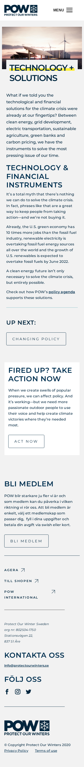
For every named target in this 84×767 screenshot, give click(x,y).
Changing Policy (36, 339)
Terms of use (46, 750)
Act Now (26, 441)
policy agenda (62, 292)
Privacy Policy (16, 750)
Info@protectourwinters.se (26, 665)
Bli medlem (26, 541)
